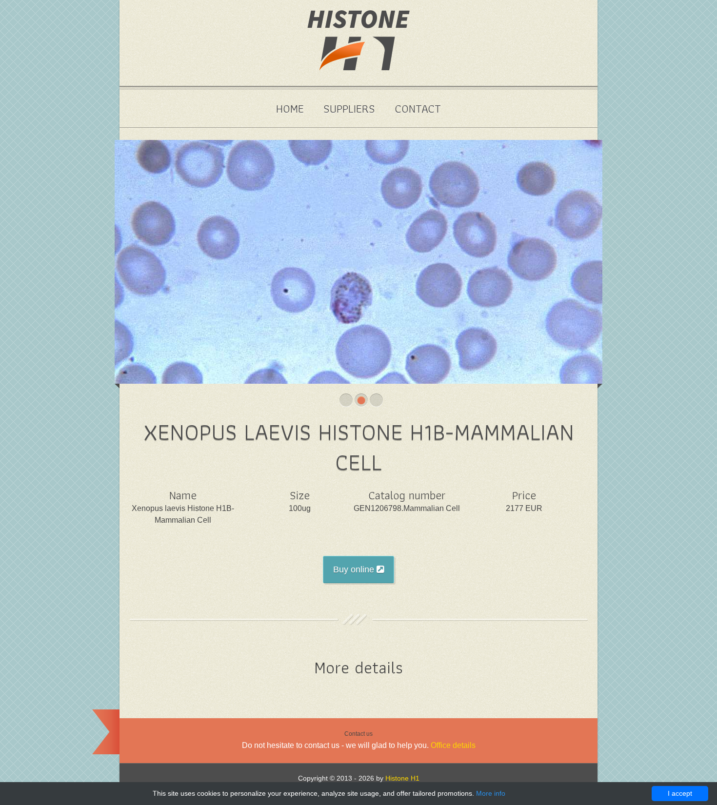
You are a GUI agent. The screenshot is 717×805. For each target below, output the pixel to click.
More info (490, 793)
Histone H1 (402, 778)
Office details (453, 745)
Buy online (355, 569)
